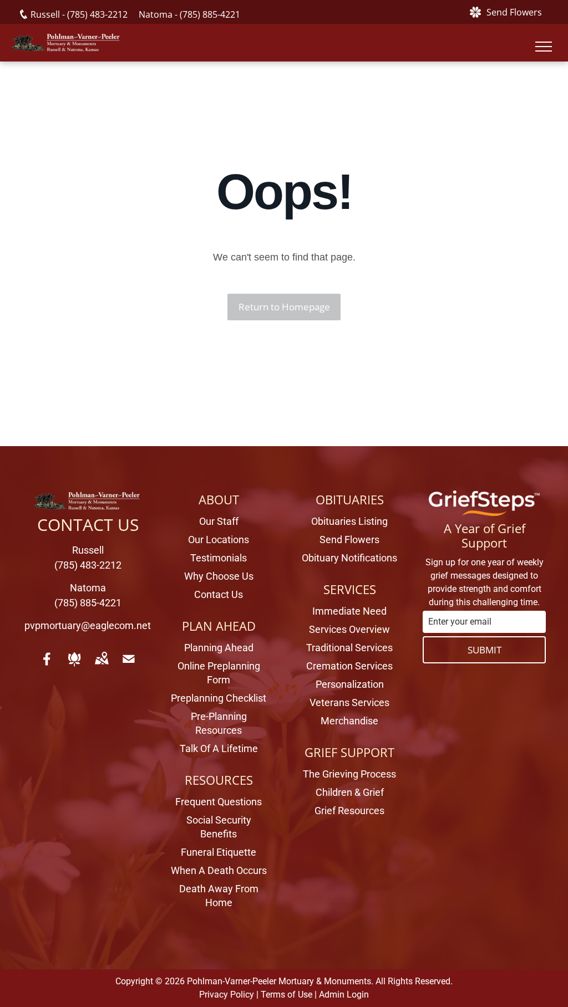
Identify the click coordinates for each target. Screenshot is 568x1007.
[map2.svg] (101, 666)
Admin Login (344, 994)
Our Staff (219, 521)
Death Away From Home (218, 895)
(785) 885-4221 (210, 14)
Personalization (350, 684)
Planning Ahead (218, 647)
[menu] (543, 46)
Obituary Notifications (349, 558)
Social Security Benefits (218, 827)
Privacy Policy (226, 994)
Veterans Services (349, 702)
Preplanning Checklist (218, 698)
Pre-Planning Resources (219, 723)
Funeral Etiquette (218, 852)
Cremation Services (349, 666)
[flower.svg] (74, 666)
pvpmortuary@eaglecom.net (87, 625)
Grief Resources (349, 810)
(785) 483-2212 (97, 14)
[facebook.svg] (47, 666)
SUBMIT (484, 649)
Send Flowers (349, 539)
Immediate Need (349, 611)
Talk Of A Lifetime (219, 748)
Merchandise (349, 721)
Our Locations (218, 539)
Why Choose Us (218, 576)
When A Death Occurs (219, 870)
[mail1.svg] (129, 666)
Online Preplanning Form (219, 673)
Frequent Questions (218, 801)
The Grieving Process (349, 774)
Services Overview (349, 629)
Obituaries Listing (349, 521)
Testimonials (218, 558)
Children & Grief (350, 792)
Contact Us (218, 594)
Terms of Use (286, 994)
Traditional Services (349, 647)
